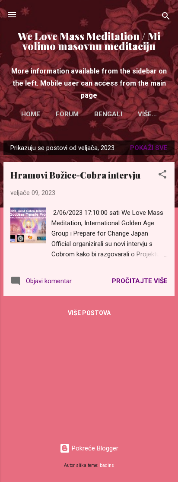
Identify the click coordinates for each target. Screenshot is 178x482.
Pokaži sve (149, 148)
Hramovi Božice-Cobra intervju (75, 175)
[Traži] (166, 17)
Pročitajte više (140, 281)
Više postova (89, 313)
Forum (67, 114)
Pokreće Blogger (94, 448)
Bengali (108, 114)
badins (107, 465)
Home (30, 114)
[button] (162, 175)
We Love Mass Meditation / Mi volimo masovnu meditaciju (89, 41)
